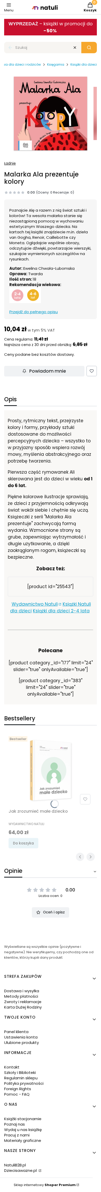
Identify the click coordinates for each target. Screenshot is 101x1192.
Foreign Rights (17, 1088)
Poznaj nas (14, 1124)
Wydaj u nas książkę (23, 1129)
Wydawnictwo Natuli (35, 604)
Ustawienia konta (21, 1037)
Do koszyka (23, 843)
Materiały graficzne (22, 1140)
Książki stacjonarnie (22, 1118)
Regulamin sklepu (21, 1078)
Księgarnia (55, 64)
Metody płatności (21, 996)
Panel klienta (16, 1031)
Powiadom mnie (47, 371)
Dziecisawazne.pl (21, 1170)
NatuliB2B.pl (15, 1165)
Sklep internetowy (45, 1184)
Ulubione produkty (21, 1042)
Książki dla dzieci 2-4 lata (61, 611)
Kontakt (11, 1067)
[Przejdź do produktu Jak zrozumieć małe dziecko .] (50, 770)
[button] (89, 47)
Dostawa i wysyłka (21, 991)
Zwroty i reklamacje (22, 1001)
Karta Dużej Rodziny (23, 1007)
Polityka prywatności (24, 1083)
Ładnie (10, 163)
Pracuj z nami (17, 1135)
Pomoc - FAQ (17, 1094)
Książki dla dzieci (83, 64)
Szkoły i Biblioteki (20, 1072)
